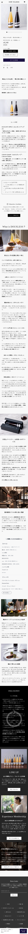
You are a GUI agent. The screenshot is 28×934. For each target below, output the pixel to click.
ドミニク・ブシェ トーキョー (8, 586)
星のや (3, 549)
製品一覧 (21, 904)
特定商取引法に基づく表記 (8, 919)
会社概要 (21, 923)
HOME (8, 904)
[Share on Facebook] (3, 67)
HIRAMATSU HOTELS (7, 564)
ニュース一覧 (21, 915)
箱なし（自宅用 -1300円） (10, 51)
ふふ (3, 561)
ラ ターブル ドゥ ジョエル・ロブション (11, 580)
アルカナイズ (5, 569)
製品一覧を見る (14, 789)
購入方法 (21, 908)
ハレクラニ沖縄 (5, 566)
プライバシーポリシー (21, 919)
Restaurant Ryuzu (5, 583)
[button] (6, 32)
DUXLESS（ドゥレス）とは (8, 908)
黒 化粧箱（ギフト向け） (10, 54)
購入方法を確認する (14, 838)
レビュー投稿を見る (14, 215)
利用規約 (8, 923)
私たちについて (8, 915)
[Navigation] (2, 2)
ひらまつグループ (6, 589)
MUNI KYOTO (5, 558)
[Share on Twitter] (7, 67)
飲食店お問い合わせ (21, 912)
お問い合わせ (8, 912)
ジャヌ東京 (4, 552)
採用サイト (8, 927)
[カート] (25, 2)
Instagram (21, 927)
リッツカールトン (6, 547)
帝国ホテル (4, 555)
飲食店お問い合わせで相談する (11, 867)
